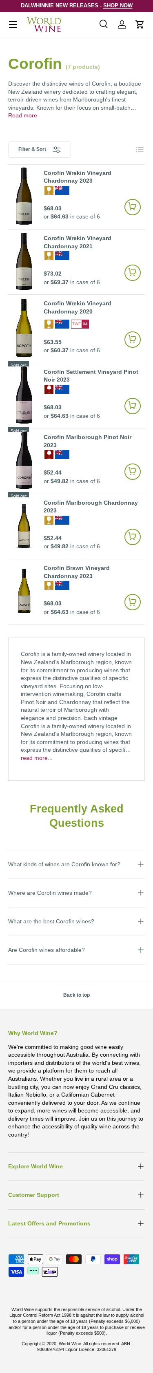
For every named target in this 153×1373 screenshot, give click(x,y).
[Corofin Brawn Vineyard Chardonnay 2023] (24, 591)
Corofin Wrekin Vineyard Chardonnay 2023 (77, 177)
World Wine (70, 1343)
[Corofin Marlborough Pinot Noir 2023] (24, 460)
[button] (140, 24)
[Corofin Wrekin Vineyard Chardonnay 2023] (24, 196)
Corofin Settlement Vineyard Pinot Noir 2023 (91, 376)
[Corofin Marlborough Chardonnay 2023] (24, 525)
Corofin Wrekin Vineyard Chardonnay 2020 (77, 307)
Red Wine (48, 389)
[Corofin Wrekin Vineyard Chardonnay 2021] (24, 261)
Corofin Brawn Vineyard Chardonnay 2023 (77, 572)
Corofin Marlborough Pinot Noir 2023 (87, 441)
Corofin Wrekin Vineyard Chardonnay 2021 (77, 242)
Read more (22, 115)
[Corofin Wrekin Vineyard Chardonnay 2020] (24, 328)
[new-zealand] (62, 190)
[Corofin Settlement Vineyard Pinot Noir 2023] (24, 395)
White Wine (48, 190)
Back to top (76, 995)
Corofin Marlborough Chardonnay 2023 (91, 506)
